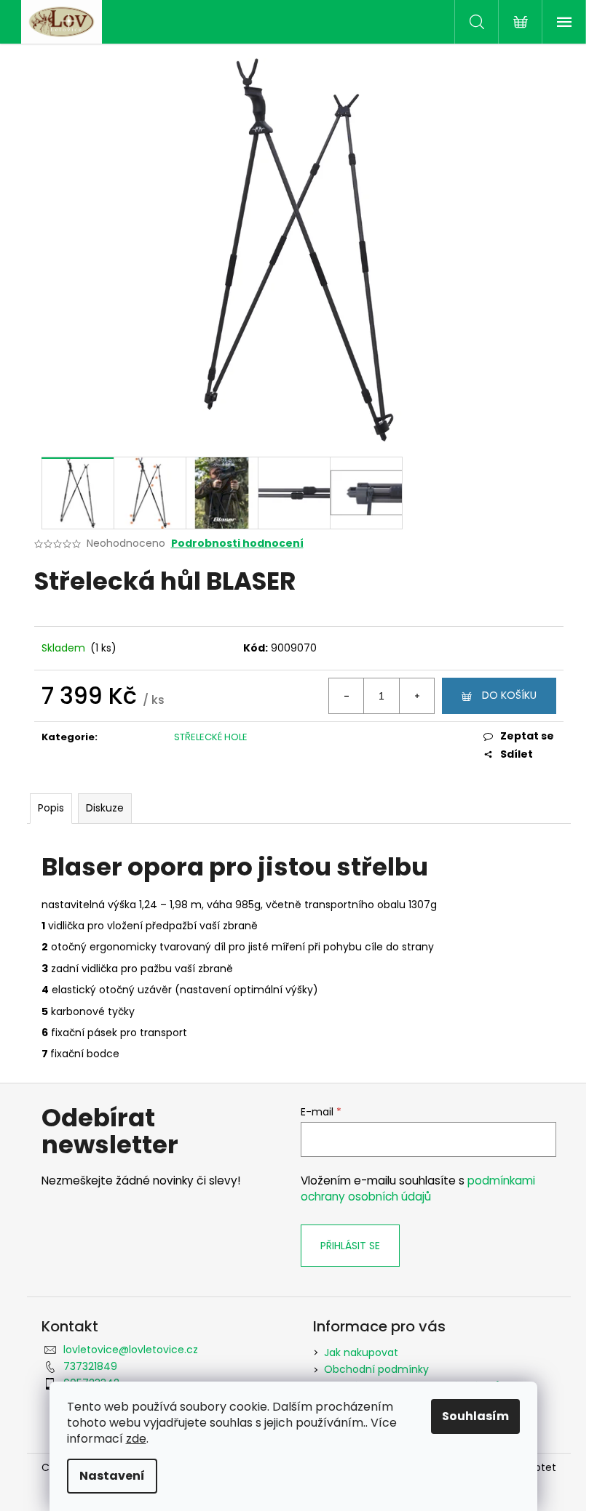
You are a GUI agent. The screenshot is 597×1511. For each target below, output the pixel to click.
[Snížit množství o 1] (346, 695)
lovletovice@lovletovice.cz (130, 1349)
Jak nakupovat (361, 1352)
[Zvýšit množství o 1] (416, 695)
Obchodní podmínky (376, 1369)
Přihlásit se (350, 1245)
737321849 (90, 1366)
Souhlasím (475, 1416)
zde (136, 1438)
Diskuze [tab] (105, 808)
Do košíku (509, 695)
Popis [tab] (51, 808)
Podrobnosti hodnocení (237, 543)
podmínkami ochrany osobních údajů (418, 1188)
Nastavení (112, 1475)
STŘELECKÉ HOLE (211, 737)
